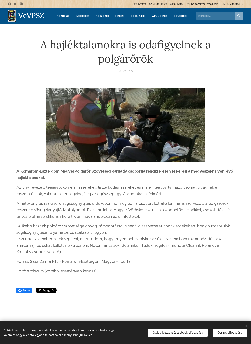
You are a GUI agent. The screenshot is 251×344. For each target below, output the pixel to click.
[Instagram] (21, 4)
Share (26, 290)
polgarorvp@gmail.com (204, 3)
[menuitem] (64, 16)
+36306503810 (235, 3)
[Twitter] (15, 4)
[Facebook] (9, 4)
